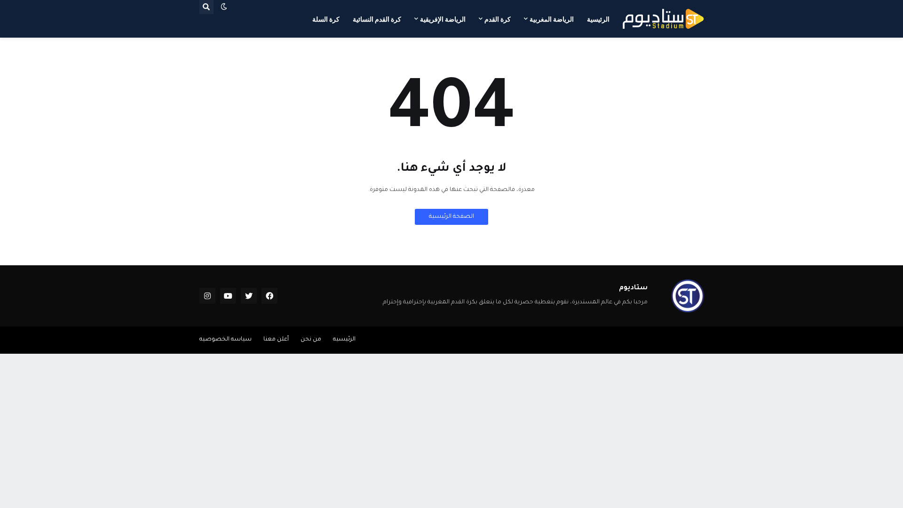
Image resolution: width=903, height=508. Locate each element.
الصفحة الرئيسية (451, 217)
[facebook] (269, 296)
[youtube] (228, 296)
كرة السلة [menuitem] (326, 19)
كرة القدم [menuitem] (497, 19)
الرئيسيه (344, 339)
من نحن (311, 339)
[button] (224, 7)
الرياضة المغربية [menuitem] (552, 19)
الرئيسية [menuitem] (598, 19)
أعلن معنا (276, 339)
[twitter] (249, 296)
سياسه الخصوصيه (225, 339)
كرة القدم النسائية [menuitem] (377, 19)
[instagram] (207, 296)
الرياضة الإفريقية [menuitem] (443, 19)
